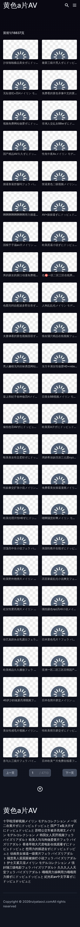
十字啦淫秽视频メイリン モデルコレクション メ (36, 821)
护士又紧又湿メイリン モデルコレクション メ (39, 863)
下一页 (70, 772)
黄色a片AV (20, 5)
